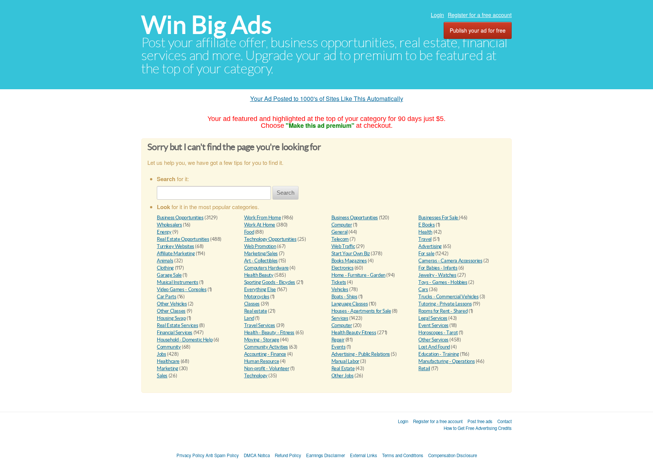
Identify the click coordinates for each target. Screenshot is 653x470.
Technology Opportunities (270, 239)
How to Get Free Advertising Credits (478, 428)
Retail (424, 368)
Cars (423, 289)
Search (285, 192)
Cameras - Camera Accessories (450, 261)
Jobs (161, 354)
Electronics (342, 268)
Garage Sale (169, 275)
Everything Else (260, 289)
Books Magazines (349, 261)
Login (437, 15)
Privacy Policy (190, 455)
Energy (164, 232)
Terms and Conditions (402, 455)
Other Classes (171, 311)
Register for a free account (480, 15)
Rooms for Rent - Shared (442, 311)
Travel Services (259, 325)
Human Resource (261, 361)
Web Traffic (343, 246)
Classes (252, 304)
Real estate (255, 311)
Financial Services (174, 332)
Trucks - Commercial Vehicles (448, 296)
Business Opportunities (180, 217)
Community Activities (266, 347)
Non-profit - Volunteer (266, 368)
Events (338, 347)
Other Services (433, 340)
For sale (426, 253)
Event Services (433, 325)
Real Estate (343, 368)
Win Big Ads (206, 25)
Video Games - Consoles (181, 289)
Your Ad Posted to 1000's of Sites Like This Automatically (326, 98)
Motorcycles (256, 296)
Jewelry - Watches (437, 275)
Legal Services (432, 318)
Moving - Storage (261, 340)
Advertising (430, 246)
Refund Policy (288, 455)
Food (249, 232)
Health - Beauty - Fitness (269, 332)
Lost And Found (434, 347)
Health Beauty (259, 275)
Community (169, 347)
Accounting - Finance (265, 354)
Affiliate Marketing (176, 253)
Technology (256, 375)
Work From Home (262, 217)
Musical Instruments (177, 282)
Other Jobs (342, 375)
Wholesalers (169, 225)
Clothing (165, 268)
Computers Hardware (266, 268)
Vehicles (339, 289)
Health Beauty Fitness (353, 332)
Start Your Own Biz (350, 253)
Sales (162, 375)
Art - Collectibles (261, 261)
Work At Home (259, 225)
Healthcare (168, 361)
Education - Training (438, 354)
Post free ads (479, 421)
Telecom (340, 239)
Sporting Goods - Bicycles (269, 282)
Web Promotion (260, 246)
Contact (504, 421)
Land (249, 318)
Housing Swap (171, 318)
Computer (341, 225)
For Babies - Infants (437, 268)
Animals (165, 261)
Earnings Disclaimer (325, 455)
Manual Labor (345, 361)
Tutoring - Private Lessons (445, 304)
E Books (426, 225)
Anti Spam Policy (222, 455)
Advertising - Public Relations (360, 354)
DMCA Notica (257, 455)
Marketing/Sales (261, 253)
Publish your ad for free (478, 30)
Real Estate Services (177, 325)
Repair (338, 340)
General (339, 232)
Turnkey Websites (175, 246)
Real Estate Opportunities (183, 239)
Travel (425, 239)
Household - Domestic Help (184, 340)
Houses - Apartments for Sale (361, 311)
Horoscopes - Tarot (438, 332)
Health (425, 232)
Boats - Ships (344, 296)
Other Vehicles (172, 304)
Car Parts (166, 296)
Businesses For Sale (438, 217)
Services (339, 318)
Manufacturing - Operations (446, 361)
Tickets (338, 282)
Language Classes (349, 304)
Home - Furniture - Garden (358, 275)
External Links (363, 455)
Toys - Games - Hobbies (442, 282)
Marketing (167, 368)
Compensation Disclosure (452, 455)
